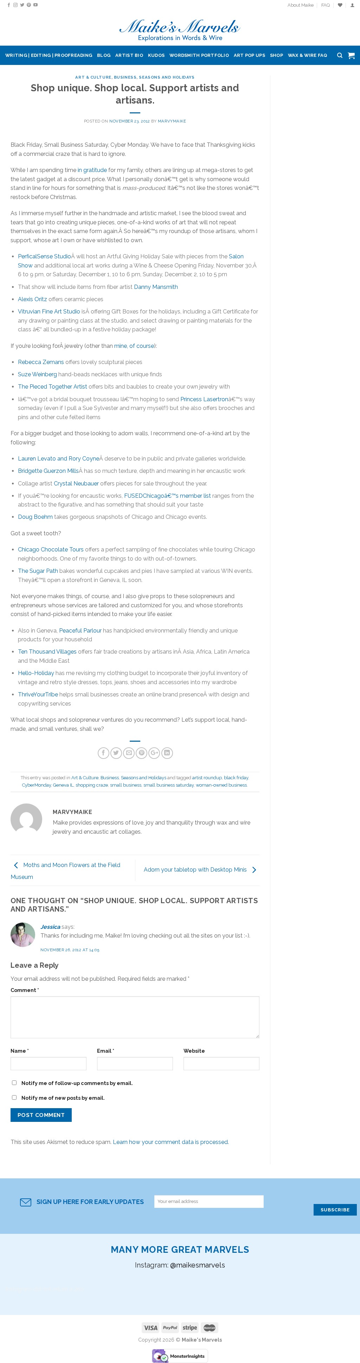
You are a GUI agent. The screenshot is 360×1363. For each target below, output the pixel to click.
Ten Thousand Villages (47, 651)
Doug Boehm (35, 517)
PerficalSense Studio (44, 256)
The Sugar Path (38, 571)
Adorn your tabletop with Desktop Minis (196, 870)
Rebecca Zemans (41, 362)
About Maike (301, 5)
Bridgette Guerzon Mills (48, 471)
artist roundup (207, 777)
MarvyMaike (172, 121)
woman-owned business (221, 785)
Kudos (156, 55)
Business (125, 77)
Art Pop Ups (249, 55)
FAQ (325, 5)
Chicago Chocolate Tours (51, 549)
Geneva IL (63, 785)
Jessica (50, 927)
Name (20, 1051)
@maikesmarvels (197, 1265)
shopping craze (92, 785)
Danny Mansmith (156, 287)
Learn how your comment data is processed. (171, 1142)
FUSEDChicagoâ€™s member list (167, 495)
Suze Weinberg (37, 374)
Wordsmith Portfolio (199, 55)
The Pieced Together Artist (52, 386)
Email (105, 1051)
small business (125, 785)
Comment (25, 990)
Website (194, 1051)
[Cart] (351, 55)
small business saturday (168, 785)
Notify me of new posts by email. (63, 1098)
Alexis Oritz (32, 299)
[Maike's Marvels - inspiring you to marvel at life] (180, 28)
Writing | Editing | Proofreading (48, 55)
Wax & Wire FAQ (307, 55)
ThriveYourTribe (38, 694)
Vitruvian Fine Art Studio (49, 311)
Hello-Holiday (36, 673)
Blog (103, 55)
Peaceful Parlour (80, 630)
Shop (276, 55)
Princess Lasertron (204, 399)
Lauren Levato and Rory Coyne (58, 458)
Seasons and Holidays (166, 77)
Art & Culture (93, 77)
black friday (236, 777)
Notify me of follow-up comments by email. (77, 1083)
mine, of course (134, 346)
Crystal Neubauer (76, 483)
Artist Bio (129, 55)
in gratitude (92, 170)
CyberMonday (36, 785)
